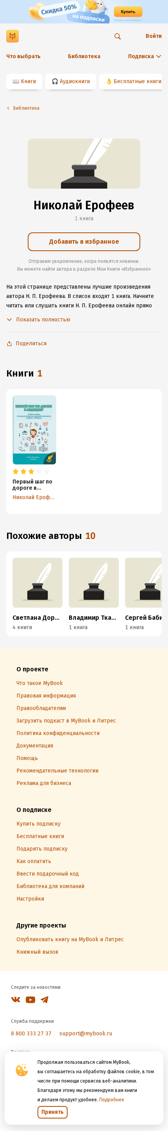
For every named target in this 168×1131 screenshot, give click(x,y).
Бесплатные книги (137, 81)
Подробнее (111, 1099)
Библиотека (84, 56)
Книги (28, 81)
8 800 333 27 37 (31, 1033)
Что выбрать (23, 56)
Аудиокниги (75, 81)
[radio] (16, 472)
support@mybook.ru (85, 1033)
